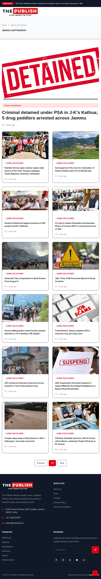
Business (6, 551)
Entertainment (8, 560)
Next (62, 463)
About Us (57, 489)
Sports (5, 555)
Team (55, 494)
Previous (41, 463)
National (5, 542)
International (7, 547)
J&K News (6, 538)
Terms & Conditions (62, 507)
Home (4, 25)
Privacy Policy (59, 502)
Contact (56, 498)
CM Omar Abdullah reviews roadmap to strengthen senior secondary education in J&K (49, 3)
